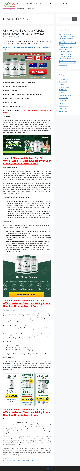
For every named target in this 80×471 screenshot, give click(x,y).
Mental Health (63, 98)
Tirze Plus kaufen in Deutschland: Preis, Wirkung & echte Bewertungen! (68, 36)
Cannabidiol (63, 82)
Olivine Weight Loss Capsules (25, 460)
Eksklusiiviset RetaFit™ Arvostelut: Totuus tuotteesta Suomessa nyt (67, 56)
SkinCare (19, 4)
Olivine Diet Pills (13, 460)
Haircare (61, 92)
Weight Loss (20, 8)
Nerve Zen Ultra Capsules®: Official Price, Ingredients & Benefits (68, 43)
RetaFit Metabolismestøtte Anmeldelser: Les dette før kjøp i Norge (67, 63)
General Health (40, 4)
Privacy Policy (31, 8)
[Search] (74, 19)
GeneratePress (50, 468)
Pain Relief (66, 4)
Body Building (29, 4)
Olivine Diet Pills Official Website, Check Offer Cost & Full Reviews (24, 32)
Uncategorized (63, 106)
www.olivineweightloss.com (12, 366)
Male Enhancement (55, 4)
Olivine (6, 460)
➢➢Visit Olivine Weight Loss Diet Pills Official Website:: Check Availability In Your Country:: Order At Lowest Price (27, 161)
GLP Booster (63, 90)
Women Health (63, 111)
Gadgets (62, 84)
